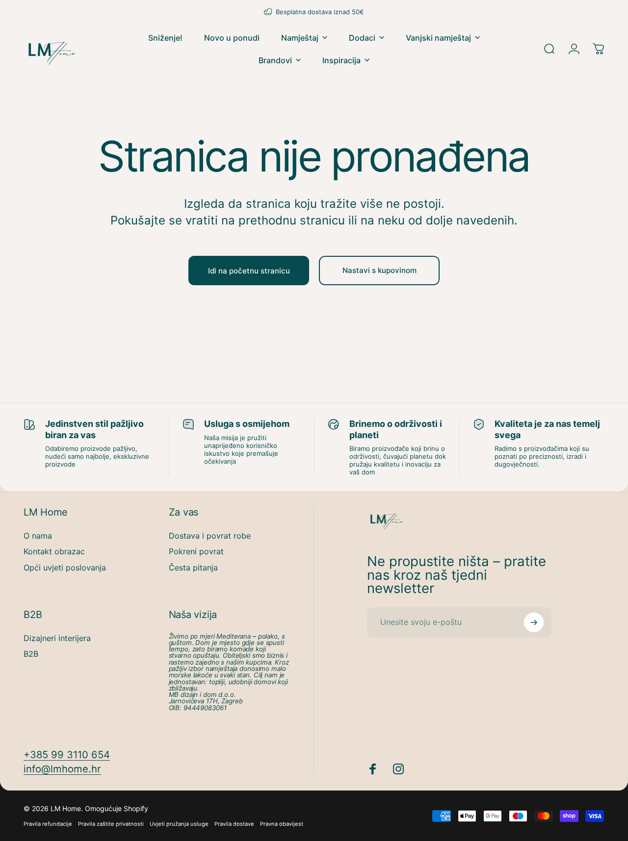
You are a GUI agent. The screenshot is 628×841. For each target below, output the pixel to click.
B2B (31, 654)
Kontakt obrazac (54, 551)
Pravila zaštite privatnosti (111, 823)
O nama (38, 536)
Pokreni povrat (196, 551)
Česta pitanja (193, 567)
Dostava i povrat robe (210, 536)
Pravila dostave (234, 823)
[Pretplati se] (534, 622)
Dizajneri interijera (57, 638)
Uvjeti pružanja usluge (179, 823)
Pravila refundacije (48, 823)
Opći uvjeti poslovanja (65, 567)
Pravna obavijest (281, 823)
